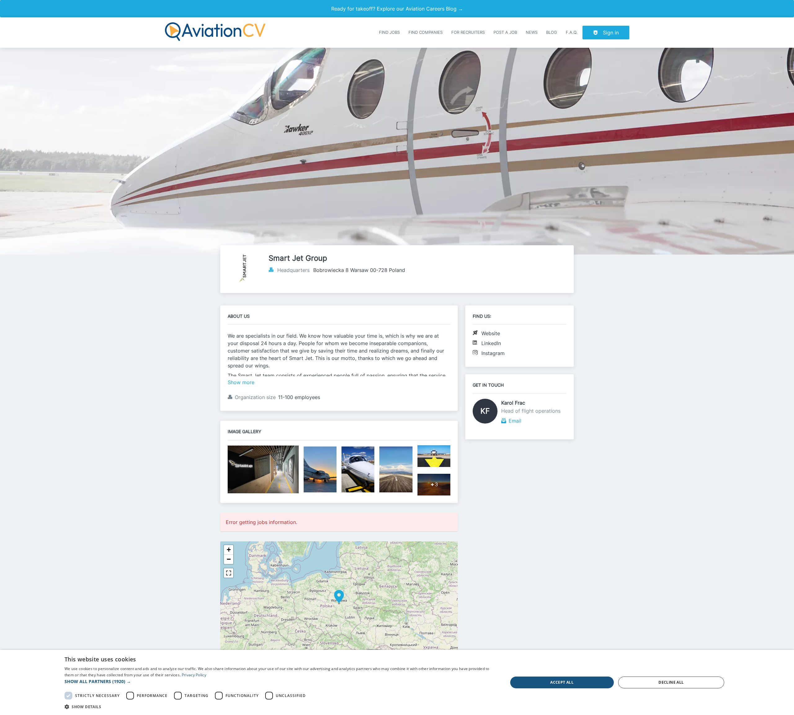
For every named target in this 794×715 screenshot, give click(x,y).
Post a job (505, 32)
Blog (551, 32)
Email (515, 421)
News (532, 32)
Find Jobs (389, 32)
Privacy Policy (194, 674)
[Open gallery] (263, 470)
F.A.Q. (572, 32)
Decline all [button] (671, 682)
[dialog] (397, 682)
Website (490, 333)
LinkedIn (491, 343)
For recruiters (468, 32)
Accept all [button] (561, 682)
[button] (339, 596)
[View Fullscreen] (228, 573)
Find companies (425, 32)
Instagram (493, 353)
